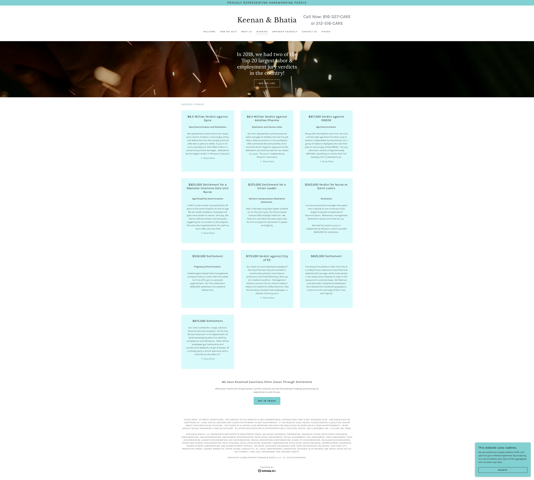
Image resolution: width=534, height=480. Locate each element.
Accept (503, 470)
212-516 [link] (323, 23)
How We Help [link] (228, 31)
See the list (267, 83)
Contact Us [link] (309, 31)
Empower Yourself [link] (285, 31)
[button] (208, 157)
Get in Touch (267, 401)
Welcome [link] (209, 31)
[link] (267, 21)
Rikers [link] (326, 31)
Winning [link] (262, 31)
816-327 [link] (331, 16)
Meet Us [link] (247, 31)
